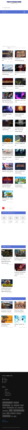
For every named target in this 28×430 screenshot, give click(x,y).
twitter (5, 378)
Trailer (19, 413)
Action (16, 402)
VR (12, 416)
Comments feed (8, 393)
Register (6, 389)
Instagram (6, 379)
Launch (4, 407)
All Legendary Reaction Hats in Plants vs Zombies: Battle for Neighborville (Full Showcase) (6, 290)
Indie (22, 405)
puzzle (4, 413)
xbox (15, 416)
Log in (6, 390)
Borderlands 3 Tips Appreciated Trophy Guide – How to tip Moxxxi (20, 274)
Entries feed (7, 392)
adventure (6, 405)
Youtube (5, 381)
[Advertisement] (14, 29)
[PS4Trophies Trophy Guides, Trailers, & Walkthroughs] (14, 2)
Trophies (6, 416)
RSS (5, 382)
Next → (11, 208)
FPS (12, 405)
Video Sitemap (5, 421)
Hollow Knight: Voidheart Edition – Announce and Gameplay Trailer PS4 (19, 130)
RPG (8, 413)
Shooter (13, 413)
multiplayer (10, 407)
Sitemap (4, 420)
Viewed (16, 47)
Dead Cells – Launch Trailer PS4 (7, 171)
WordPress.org (7, 395)
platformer (20, 407)
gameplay (16, 405)
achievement (7, 402)
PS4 (10, 410)
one (16, 407)
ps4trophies (19, 410)
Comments (23, 47)
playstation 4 (5, 410)
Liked (19, 47)
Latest (12, 47)
